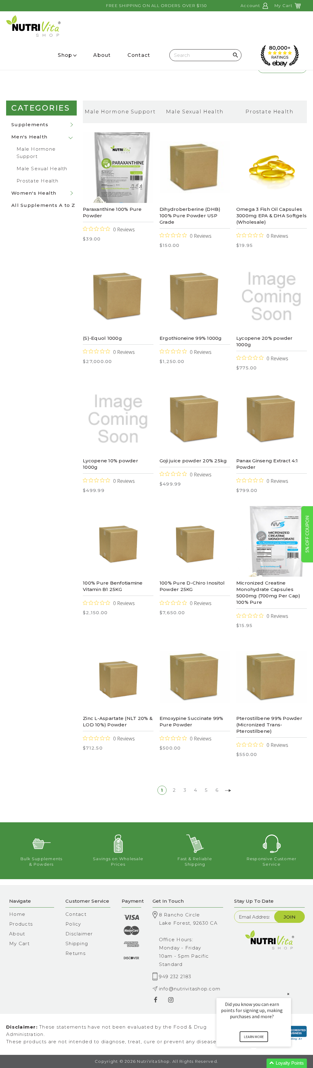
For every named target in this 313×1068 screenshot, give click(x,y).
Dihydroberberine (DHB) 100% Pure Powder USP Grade (190, 215)
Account (251, 5)
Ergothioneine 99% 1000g (191, 338)
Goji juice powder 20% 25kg (193, 461)
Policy (73, 924)
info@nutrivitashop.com (190, 989)
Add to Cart (118, 298)
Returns (75, 953)
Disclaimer (79, 934)
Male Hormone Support (36, 152)
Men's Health (29, 137)
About (17, 934)
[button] (261, 1063)
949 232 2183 (175, 976)
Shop (65, 55)
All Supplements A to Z (43, 205)
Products (21, 924)
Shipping (76, 943)
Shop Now (118, 167)
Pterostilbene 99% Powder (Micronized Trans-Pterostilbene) (269, 724)
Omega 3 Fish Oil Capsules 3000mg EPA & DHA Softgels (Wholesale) (271, 215)
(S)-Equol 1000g (102, 338)
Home (17, 914)
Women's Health (34, 193)
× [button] (288, 994)
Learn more (254, 1036)
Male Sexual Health (42, 168)
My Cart (19, 943)
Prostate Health (37, 181)
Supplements (29, 124)
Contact (76, 914)
